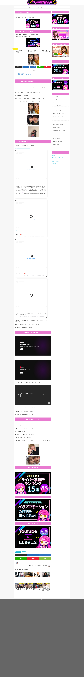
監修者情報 (54, 163)
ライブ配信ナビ (41, 599)
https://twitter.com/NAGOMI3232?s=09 (22, 148)
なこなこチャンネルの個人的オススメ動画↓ (24, 74)
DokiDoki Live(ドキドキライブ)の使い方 (59, 130)
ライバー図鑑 (55, 99)
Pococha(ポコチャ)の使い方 (57, 110)
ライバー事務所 (55, 96)
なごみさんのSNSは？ (21, 73)
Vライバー (54, 102)
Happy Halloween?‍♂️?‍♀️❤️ (20, 273)
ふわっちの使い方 (56, 135)
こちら (27, 431)
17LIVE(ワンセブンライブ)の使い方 (59, 105)
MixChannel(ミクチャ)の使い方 (58, 119)
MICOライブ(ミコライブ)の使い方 (58, 124)
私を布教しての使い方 (56, 127)
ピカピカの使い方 (56, 144)
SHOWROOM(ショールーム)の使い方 (59, 113)
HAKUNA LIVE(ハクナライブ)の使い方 (59, 121)
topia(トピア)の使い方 (56, 138)
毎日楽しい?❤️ (18, 234)
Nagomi (25, 196)
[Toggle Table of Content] (33, 70)
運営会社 (53, 155)
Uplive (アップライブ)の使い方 (58, 141)
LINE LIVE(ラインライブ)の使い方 (58, 116)
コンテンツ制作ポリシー (56, 161)
